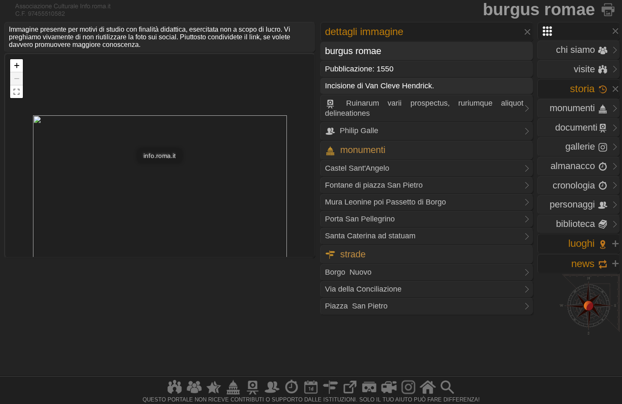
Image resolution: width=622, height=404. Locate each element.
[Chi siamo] (194, 394)
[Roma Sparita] (252, 394)
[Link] (350, 394)
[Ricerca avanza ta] (447, 394)
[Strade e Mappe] (330, 394)
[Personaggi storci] (272, 394)
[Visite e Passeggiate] (174, 394)
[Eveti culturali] (311, 394)
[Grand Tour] (213, 394)
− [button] (16, 78)
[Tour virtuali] (369, 394)
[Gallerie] (408, 394)
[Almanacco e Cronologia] (291, 394)
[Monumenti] (233, 394)
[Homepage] (428, 394)
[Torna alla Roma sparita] (609, 9)
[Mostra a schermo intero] (16, 91)
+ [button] (16, 65)
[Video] (389, 394)
